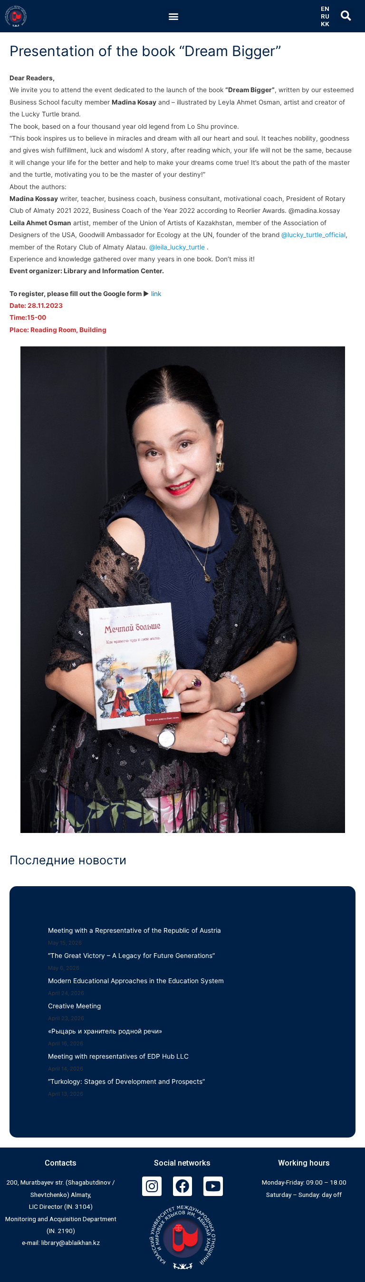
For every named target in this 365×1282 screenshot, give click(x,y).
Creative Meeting (74, 1006)
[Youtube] (213, 1186)
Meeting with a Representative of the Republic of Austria (134, 930)
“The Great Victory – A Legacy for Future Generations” (131, 955)
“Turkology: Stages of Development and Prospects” (126, 1081)
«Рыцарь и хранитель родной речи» (105, 1031)
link (156, 293)
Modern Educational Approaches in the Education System (136, 981)
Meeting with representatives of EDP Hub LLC (118, 1056)
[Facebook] (182, 1186)
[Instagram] (152, 1186)
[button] (174, 16)
